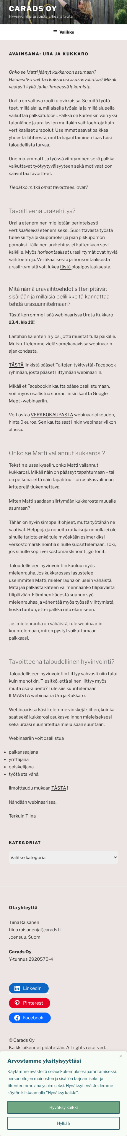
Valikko (66, 31)
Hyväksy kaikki (63, 1107)
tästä (65, 267)
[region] (63, 1093)
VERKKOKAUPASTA (52, 414)
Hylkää (63, 1123)
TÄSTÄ (16, 365)
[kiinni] (120, 1056)
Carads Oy (33, 8)
